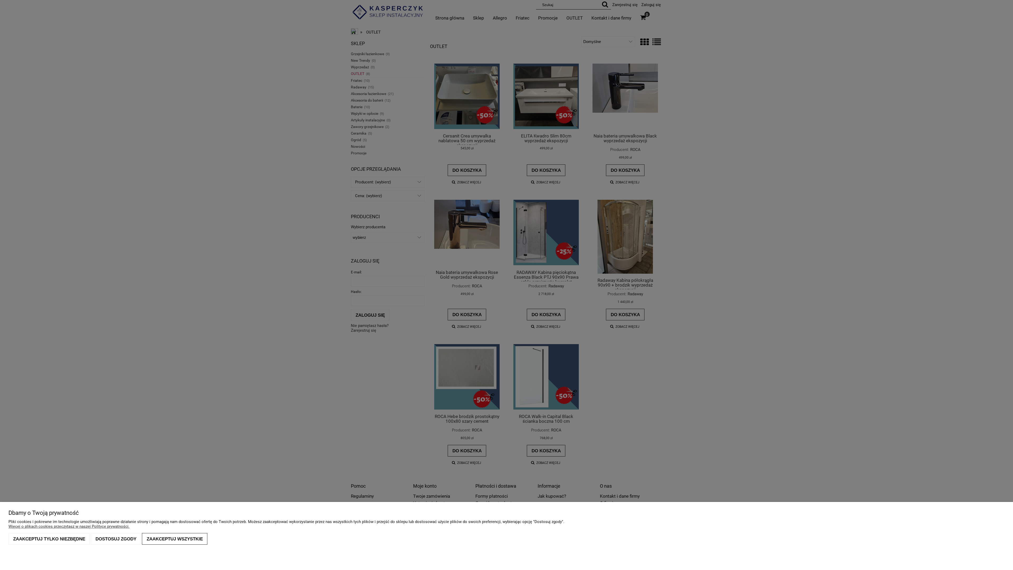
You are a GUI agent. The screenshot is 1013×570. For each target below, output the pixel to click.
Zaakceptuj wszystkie (175, 538)
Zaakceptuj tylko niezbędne (49, 538)
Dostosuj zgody (115, 538)
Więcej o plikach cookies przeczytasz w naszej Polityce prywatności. (69, 526)
